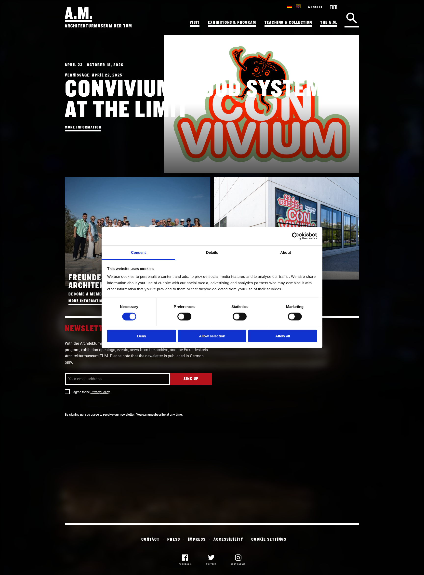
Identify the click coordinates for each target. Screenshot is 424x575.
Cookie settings (268, 539)
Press (173, 539)
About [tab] (285, 252)
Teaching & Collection (288, 23)
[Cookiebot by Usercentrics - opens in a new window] (295, 236)
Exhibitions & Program (232, 23)
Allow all (282, 336)
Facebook (185, 564)
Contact (315, 7)
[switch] (184, 316)
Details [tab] (212, 252)
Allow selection (212, 336)
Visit (195, 23)
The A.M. (328, 23)
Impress (197, 539)
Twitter (211, 564)
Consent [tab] (138, 252)
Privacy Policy (100, 392)
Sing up (191, 379)
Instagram (238, 564)
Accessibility (228, 539)
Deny (141, 336)
